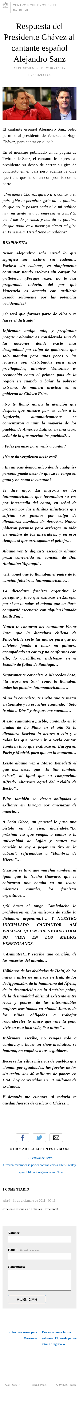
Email (56, 1137)
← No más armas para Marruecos (22, 1335)
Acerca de (13, 1385)
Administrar (66, 1385)
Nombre (14, 1233)
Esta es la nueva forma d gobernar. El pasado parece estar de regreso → (59, 1338)
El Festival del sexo (39, 1158)
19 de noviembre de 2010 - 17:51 (38, 68)
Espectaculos (39, 75)
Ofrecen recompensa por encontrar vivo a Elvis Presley (39, 1165)
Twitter (39, 1137)
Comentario (16, 1267)
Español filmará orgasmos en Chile (39, 1172)
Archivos (39, 1385)
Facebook (22, 1137)
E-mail (23, 1250)
